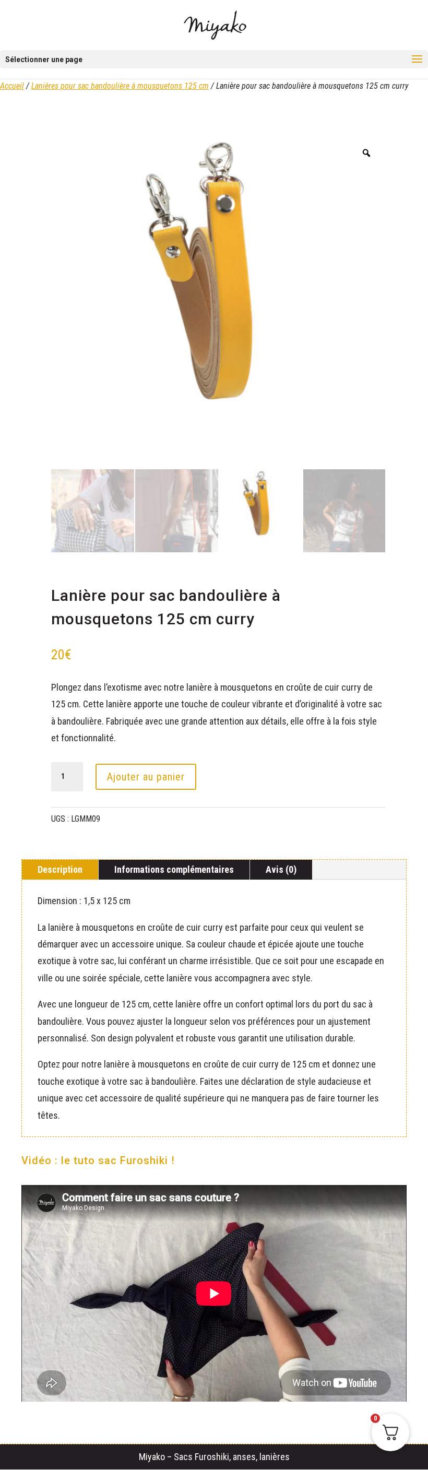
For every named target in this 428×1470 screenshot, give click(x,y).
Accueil (12, 86)
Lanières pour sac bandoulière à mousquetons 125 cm (120, 86)
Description (60, 869)
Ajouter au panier (146, 776)
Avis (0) (281, 869)
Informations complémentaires (174, 869)
